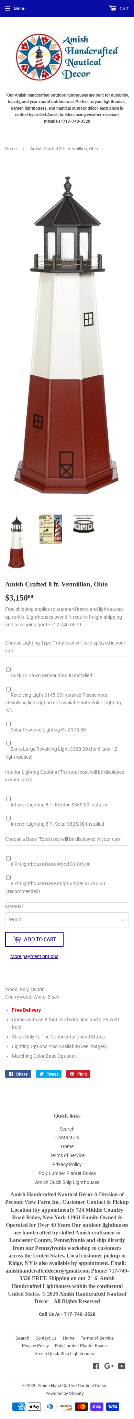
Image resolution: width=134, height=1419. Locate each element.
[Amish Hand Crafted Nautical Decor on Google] (109, 1367)
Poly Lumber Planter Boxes (67, 1173)
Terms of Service (67, 1155)
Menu (20, 8)
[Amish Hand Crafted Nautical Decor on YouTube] (121, 1367)
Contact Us (67, 1137)
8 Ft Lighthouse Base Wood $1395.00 (51, 864)
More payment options (34, 956)
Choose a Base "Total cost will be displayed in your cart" (63, 839)
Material (14, 906)
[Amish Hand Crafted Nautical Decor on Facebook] (96, 1367)
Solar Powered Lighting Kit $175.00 (48, 730)
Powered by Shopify (64, 1393)
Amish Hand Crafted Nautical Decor (72, 1385)
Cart (124, 8)
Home (11, 148)
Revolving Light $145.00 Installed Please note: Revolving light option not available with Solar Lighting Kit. (63, 702)
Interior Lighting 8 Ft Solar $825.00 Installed (57, 824)
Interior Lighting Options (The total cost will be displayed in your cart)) (64, 775)
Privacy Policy (67, 1164)
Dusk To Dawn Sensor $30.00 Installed (51, 675)
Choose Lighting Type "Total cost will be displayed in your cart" (65, 646)
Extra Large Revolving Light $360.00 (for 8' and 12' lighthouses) (62, 752)
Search (67, 1129)
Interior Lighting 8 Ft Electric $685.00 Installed (60, 804)
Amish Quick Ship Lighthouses (67, 1182)
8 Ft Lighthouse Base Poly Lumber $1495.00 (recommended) (55, 887)
